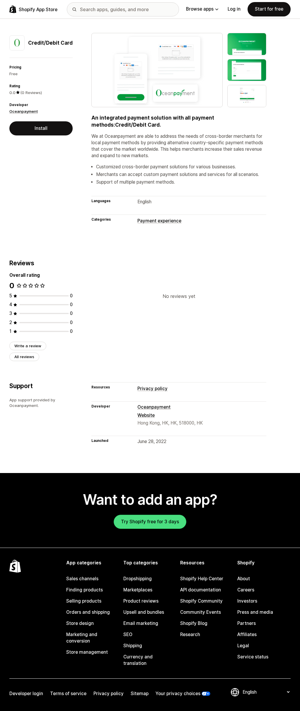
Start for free (269, 9)
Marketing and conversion (81, 638)
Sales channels (82, 578)
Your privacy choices (178, 693)
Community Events (200, 612)
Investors (247, 601)
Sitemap (140, 693)
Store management (87, 652)
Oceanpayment (23, 111)
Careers (245, 590)
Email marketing (140, 623)
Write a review (27, 345)
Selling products (83, 601)
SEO (127, 634)
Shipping (132, 645)
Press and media (255, 612)
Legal (243, 645)
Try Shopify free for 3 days (150, 521)
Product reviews (140, 601)
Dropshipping (137, 578)
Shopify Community (201, 601)
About (243, 578)
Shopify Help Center (201, 578)
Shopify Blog (193, 623)
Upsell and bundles (143, 612)
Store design (80, 623)
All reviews (24, 356)
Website (146, 415)
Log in (234, 9)
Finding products (84, 590)
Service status (252, 657)
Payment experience (159, 221)
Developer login (26, 693)
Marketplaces (137, 590)
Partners (246, 623)
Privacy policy (152, 388)
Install (41, 128)
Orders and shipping (88, 612)
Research (190, 634)
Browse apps (200, 9)
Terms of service (68, 693)
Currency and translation (138, 660)
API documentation (200, 590)
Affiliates (247, 634)
